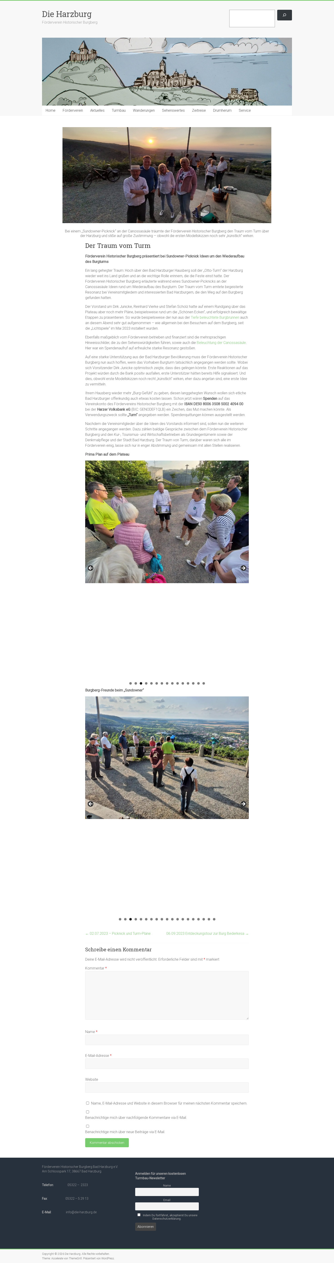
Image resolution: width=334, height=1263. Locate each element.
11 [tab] (183, 683)
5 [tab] (151, 683)
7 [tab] (162, 683)
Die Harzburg (67, 13)
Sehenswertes (173, 110)
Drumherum (222, 110)
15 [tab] (204, 683)
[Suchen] (284, 15)
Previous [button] (90, 568)
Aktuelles (97, 110)
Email (166, 1200)
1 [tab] (130, 683)
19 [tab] (214, 919)
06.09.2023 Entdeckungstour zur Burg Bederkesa (207, 933)
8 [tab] (167, 683)
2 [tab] (136, 683)
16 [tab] (198, 919)
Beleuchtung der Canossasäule (221, 342)
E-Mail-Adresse (98, 1055)
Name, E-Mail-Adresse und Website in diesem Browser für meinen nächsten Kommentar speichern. (169, 1103)
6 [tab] (156, 683)
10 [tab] (178, 683)
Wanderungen (144, 110)
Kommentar (96, 968)
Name (91, 1032)
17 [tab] (204, 919)
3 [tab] (141, 683)
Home (50, 110)
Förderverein (73, 110)
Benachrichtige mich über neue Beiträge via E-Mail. (125, 1132)
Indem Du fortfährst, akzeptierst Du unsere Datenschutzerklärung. (169, 1217)
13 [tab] (193, 683)
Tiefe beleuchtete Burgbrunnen (215, 317)
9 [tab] (172, 683)
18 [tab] (209, 919)
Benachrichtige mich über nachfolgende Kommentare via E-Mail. (136, 1117)
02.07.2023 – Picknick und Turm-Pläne (118, 933)
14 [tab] (198, 683)
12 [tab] (188, 683)
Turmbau (119, 110)
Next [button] (243, 568)
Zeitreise (199, 110)
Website (91, 1079)
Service (245, 110)
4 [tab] (146, 683)
